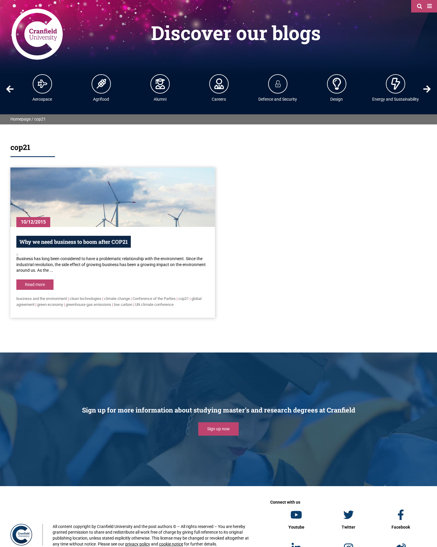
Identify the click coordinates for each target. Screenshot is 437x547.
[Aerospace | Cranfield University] (42, 84)
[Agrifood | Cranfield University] (101, 84)
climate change (117, 298)
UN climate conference (154, 304)
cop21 (183, 298)
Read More (35, 284)
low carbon (123, 304)
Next (427, 89)
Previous (9, 89)
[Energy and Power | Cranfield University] (395, 84)
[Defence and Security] (278, 84)
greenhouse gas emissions (88, 304)
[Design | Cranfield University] (337, 84)
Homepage (20, 119)
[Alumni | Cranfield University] (160, 84)
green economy (50, 304)
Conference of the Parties (154, 298)
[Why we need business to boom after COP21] (112, 197)
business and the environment (41, 298)
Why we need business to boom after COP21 (73, 241)
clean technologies (85, 298)
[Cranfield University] (37, 9)
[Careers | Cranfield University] (219, 84)
